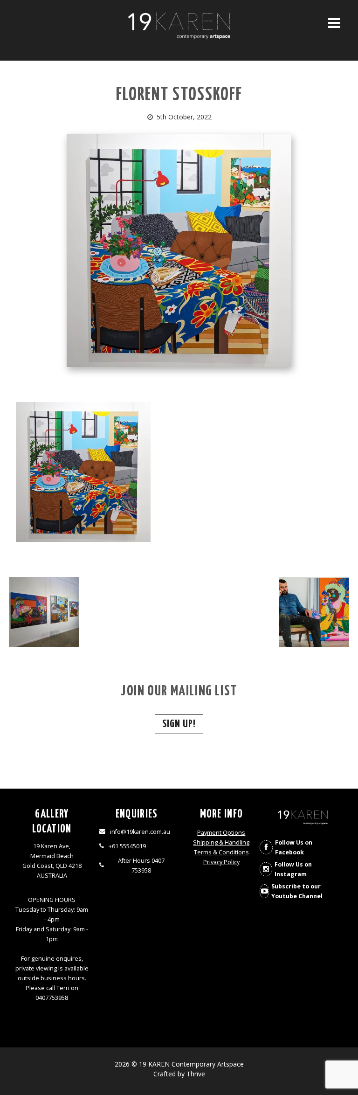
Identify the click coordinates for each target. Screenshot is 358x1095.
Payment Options (221, 833)
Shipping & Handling (221, 842)
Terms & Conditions (221, 852)
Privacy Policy (221, 862)
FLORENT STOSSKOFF (179, 95)
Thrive (195, 1073)
